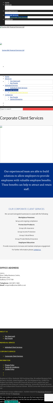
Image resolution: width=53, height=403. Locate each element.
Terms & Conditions (12, 367)
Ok (6, 402)
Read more (13, 402)
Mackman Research (44, 392)
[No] (19, 402)
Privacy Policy (9, 365)
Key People (14, 9)
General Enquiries (16, 23)
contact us (37, 250)
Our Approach (15, 7)
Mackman (16, 394)
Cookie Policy (9, 369)
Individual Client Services (18, 13)
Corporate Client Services (19, 17)
